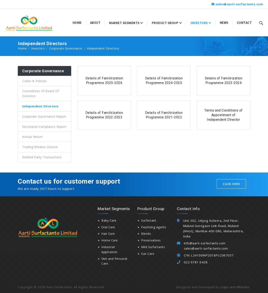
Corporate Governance (65, 48)
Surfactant (148, 220)
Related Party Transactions (42, 157)
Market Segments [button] (124, 23)
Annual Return (32, 137)
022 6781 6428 (196, 262)
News (224, 22)
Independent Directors (40, 106)
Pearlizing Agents (153, 227)
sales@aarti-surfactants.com (239, 4)
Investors (38, 48)
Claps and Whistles (235, 287)
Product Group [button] (165, 23)
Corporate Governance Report (44, 116)
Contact (244, 22)
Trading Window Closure (40, 147)
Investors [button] (200, 23)
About (95, 22)
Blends (146, 234)
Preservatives (151, 240)
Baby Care (108, 220)
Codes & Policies (34, 81)
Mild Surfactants (153, 247)
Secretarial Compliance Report (44, 127)
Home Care (109, 240)
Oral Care (108, 227)
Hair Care (108, 234)
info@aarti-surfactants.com (204, 243)
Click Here (231, 184)
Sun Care (147, 254)
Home (77, 22)
